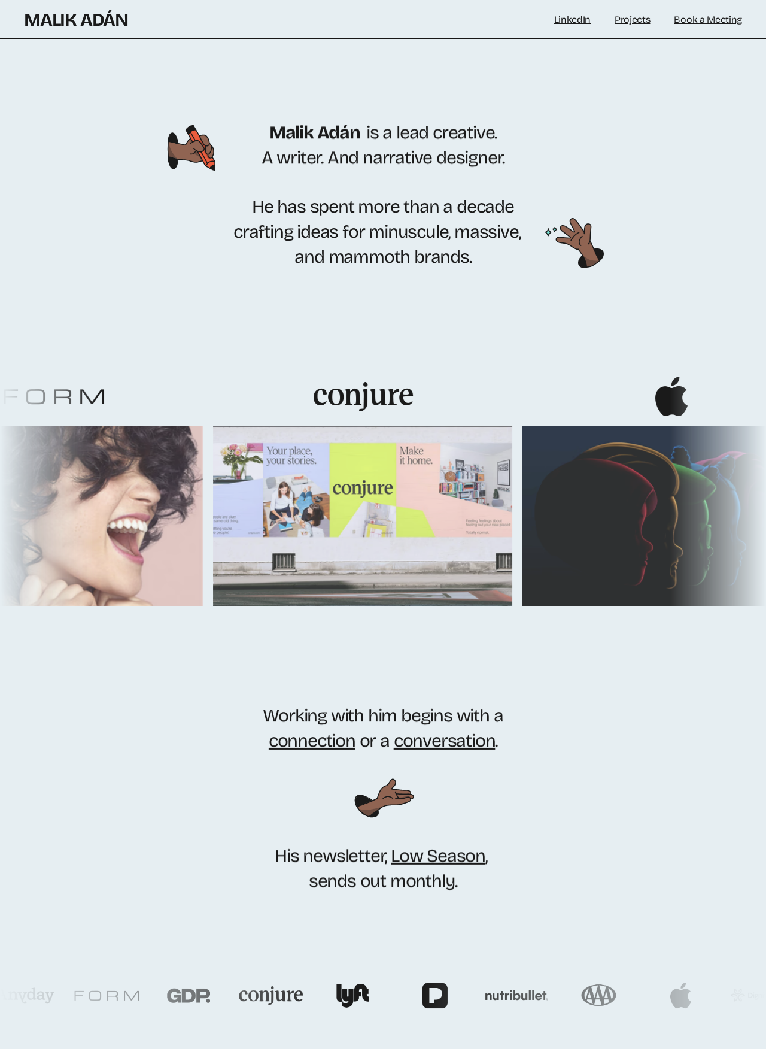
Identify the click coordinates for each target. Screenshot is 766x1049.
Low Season (438, 855)
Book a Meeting (708, 19)
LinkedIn (572, 19)
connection (312, 740)
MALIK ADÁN (76, 20)
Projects (632, 19)
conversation (445, 740)
